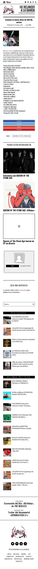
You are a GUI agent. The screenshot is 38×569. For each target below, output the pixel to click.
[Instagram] (33, 2)
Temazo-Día (10, 556)
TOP (29, 554)
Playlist (29, 556)
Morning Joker (29, 559)
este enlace (9, 51)
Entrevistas (20, 556)
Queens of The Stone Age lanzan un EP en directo (18, 242)
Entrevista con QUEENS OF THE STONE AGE (16, 176)
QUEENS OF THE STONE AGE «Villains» (19, 210)
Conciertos (8, 559)
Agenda (23, 554)
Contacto (19, 561)
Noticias (16, 554)
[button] (33, 304)
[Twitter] (28, 2)
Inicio (9, 554)
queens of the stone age (22, 136)
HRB (29, 25)
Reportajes (18, 559)
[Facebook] (25, 2)
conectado (22, 290)
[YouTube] (30, 2)
